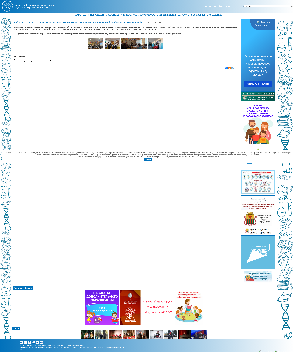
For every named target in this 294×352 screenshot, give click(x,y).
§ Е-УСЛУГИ (183, 15)
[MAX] (236, 68)
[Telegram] (232, 68)
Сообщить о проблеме (258, 84)
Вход (21, 349)
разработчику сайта (75, 345)
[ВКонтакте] (226, 68)
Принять (148, 160)
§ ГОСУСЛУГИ (198, 15)
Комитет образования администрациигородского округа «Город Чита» (35, 6)
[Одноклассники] (229, 68)
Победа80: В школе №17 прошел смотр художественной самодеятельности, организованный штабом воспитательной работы (79, 22)
